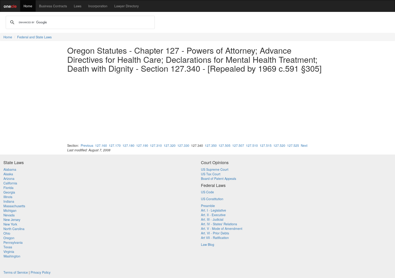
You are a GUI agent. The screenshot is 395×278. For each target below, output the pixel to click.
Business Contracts (53, 6)
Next (304, 145)
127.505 (224, 145)
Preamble (208, 205)
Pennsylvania (13, 242)
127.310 (156, 145)
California (10, 183)
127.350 (211, 145)
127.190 (142, 145)
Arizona (8, 178)
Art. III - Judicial (212, 219)
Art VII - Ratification (215, 237)
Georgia (9, 192)
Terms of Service (15, 272)
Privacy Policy (41, 272)
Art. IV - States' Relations (219, 224)
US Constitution (212, 199)
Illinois (7, 196)
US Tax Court (210, 174)
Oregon (8, 238)
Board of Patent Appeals (218, 178)
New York (10, 224)
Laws (77, 6)
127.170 (115, 145)
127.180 (128, 145)
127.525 (293, 145)
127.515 (266, 145)
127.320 (170, 145)
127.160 (101, 145)
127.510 (252, 145)
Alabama (9, 169)
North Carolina (13, 228)
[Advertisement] (197, 108)
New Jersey (11, 219)
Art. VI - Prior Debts (215, 233)
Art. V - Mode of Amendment (221, 228)
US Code (207, 192)
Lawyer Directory (126, 6)
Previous (87, 145)
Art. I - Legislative (213, 210)
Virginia (8, 251)
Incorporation (97, 6)
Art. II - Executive (213, 214)
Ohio (6, 233)
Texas (7, 247)
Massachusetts (14, 206)
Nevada (9, 215)
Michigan (9, 210)
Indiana (8, 201)
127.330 (183, 145)
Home (28, 6)
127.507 (238, 145)
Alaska (8, 174)
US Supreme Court (214, 169)
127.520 (279, 145)
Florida (8, 187)
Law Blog (207, 244)
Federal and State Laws (34, 37)
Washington (11, 256)
